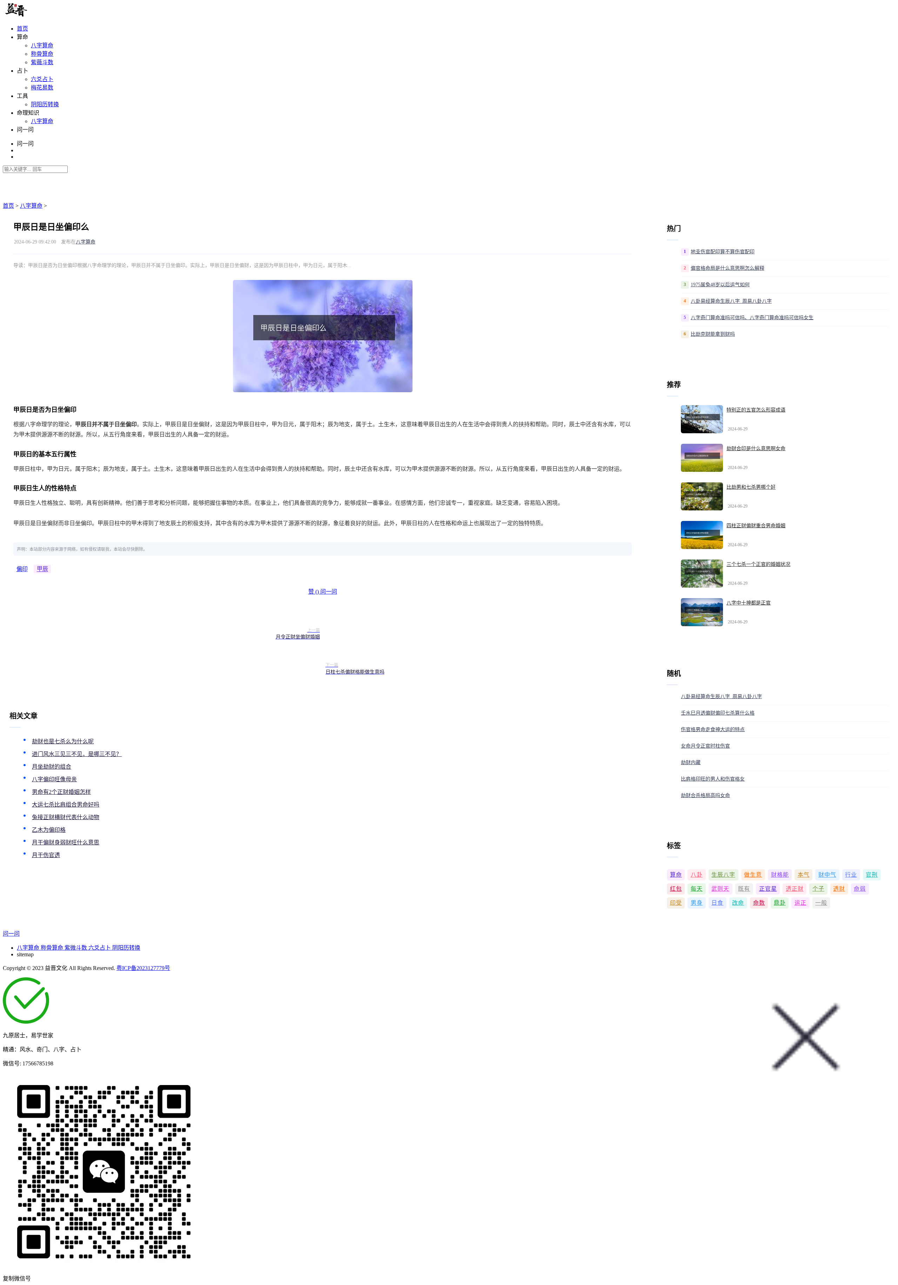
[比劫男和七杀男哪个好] (702, 496)
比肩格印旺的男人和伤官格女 (713, 779)
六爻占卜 (42, 79)
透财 (839, 889)
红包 (676, 889)
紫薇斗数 (42, 62)
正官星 (768, 889)
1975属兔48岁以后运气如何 (720, 284)
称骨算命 (42, 54)
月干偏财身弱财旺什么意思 (65, 842)
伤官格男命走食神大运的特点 (713, 729)
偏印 (22, 569)
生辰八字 (723, 875)
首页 (22, 29)
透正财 (795, 889)
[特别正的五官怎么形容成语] (702, 419)
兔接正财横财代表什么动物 (65, 817)
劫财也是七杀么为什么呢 (63, 741)
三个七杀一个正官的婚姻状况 (758, 564)
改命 (738, 903)
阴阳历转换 (45, 104)
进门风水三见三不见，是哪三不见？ (77, 754)
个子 (818, 889)
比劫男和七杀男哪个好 (751, 487)
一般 (821, 903)
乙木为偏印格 (49, 830)
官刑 (872, 875)
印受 (676, 903)
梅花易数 (42, 88)
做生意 (753, 875)
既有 (744, 889)
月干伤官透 (46, 855)
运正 (800, 903)
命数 (759, 903)
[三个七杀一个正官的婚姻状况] (702, 574)
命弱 (860, 889)
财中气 (827, 875)
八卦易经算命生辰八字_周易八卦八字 (731, 301)
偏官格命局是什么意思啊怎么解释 (727, 268)
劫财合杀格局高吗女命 (705, 795)
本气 (804, 875)
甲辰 (42, 569)
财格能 (780, 875)
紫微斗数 (76, 948)
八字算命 (42, 45)
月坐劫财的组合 (51, 767)
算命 (676, 875)
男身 (697, 903)
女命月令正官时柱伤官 (705, 746)
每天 (697, 889)
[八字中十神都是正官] (702, 612)
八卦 (697, 875)
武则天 (720, 889)
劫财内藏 (691, 762)
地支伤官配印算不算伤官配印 (723, 251)
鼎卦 (780, 903)
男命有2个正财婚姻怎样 (61, 792)
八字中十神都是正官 (748, 602)
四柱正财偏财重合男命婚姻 (755, 525)
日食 (717, 903)
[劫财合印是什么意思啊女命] (702, 458)
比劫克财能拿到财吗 (713, 334)
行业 (851, 875)
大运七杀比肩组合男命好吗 (65, 805)
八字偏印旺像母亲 (54, 779)
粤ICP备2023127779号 (143, 968)
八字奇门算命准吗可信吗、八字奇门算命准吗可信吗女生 (752, 317)
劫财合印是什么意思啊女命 (755, 448)
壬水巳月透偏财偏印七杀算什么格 (718, 713)
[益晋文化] (39, 15)
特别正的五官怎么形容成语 (755, 410)
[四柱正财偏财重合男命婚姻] (702, 535)
